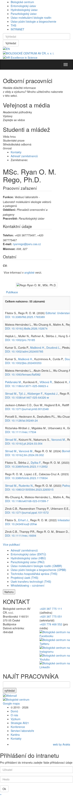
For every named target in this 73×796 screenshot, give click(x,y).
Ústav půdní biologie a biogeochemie (33, 21)
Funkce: (8, 197)
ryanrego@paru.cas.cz (27, 244)
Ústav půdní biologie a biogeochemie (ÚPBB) (38, 570)
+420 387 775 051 (51, 616)
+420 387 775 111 (51, 609)
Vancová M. (58, 439)
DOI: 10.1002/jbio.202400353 (23, 363)
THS (13, 25)
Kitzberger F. (35, 393)
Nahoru (9, 592)
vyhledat (9, 690)
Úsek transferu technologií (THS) (31, 581)
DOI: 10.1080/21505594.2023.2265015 (29, 489)
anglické (29, 272)
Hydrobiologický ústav (24, 10)
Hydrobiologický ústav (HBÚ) (28, 558)
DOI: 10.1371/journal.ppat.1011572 (27, 512)
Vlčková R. (46, 382)
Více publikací (11, 544)
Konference (18, 727)
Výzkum (15, 719)
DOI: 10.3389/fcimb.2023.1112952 (26, 466)
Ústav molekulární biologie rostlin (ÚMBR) (36, 566)
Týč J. (22, 393)
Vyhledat (10, 43)
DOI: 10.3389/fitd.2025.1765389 (25, 317)
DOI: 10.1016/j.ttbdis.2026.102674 (26, 328)
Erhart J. (23, 520)
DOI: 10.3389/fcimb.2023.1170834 (26, 478)
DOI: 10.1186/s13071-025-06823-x (26, 386)
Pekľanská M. (13, 382)
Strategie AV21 (20, 723)
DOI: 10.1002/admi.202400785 (24, 351)
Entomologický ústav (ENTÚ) (28, 554)
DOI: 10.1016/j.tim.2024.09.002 (24, 455)
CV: (5, 266)
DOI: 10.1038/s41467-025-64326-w (27, 397)
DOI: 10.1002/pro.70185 (20, 340)
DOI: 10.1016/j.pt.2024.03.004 (23, 443)
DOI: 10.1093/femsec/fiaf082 (22, 374)
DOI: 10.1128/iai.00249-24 (21, 420)
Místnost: (9, 249)
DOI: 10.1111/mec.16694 (20, 535)
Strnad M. (11, 393)
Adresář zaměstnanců (24, 156)
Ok (4, 789)
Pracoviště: (10, 218)
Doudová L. (53, 347)
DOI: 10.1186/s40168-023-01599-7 (26, 501)
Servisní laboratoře (22, 731)
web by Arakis (61, 744)
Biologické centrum (22, 2)
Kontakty (16, 152)
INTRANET (17, 29)
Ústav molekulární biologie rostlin (31, 18)
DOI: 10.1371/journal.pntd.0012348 (27, 409)
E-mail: (7, 244)
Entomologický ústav (23, 6)
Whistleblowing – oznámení (27, 585)
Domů (14, 711)
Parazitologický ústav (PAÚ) (28, 562)
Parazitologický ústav (24, 14)
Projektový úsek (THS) (24, 578)
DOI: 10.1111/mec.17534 (20, 432)
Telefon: (8, 235)
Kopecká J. (51, 393)
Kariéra (15, 735)
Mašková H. (37, 347)
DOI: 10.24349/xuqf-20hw (21, 524)
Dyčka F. (36, 462)
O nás (14, 715)
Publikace (12, 292)
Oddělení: (9, 210)
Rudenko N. (26, 486)
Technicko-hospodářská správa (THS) (34, 574)
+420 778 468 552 (51, 624)
